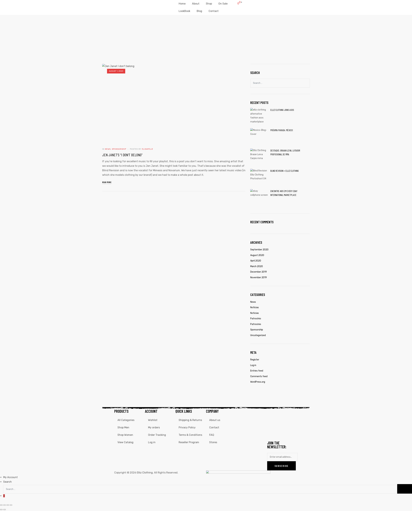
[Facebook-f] (271, 413)
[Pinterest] (280, 432)
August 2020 (257, 255)
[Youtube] (271, 423)
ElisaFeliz (147, 149)
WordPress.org (257, 382)
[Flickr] (289, 423)
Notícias (254, 307)
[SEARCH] (306, 82)
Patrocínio (255, 318)
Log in (253, 365)
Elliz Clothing (145, 472)
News (108, 149)
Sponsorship (119, 149)
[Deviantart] (280, 423)
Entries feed (256, 370)
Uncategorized (258, 335)
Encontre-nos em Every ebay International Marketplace (283, 192)
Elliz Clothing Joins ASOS (282, 109)
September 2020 (259, 249)
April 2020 (255, 260)
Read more (106, 181)
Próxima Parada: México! (281, 130)
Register (254, 359)
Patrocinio (255, 324)
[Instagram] (280, 413)
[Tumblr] (271, 432)
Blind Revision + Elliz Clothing (284, 170)
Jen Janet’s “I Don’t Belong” (122, 154)
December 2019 (258, 271)
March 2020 (256, 266)
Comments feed (258, 376)
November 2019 (258, 277)
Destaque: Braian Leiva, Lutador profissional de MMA (285, 152)
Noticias (254, 313)
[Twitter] (289, 413)
